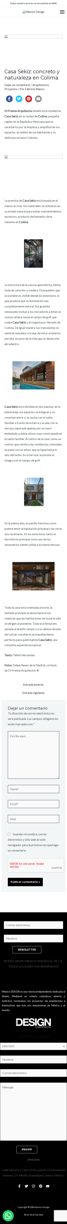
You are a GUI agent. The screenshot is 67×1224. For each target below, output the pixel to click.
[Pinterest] (40, 1186)
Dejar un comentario (17, 85)
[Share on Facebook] (9, 101)
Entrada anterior (33, 684)
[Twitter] (26, 1186)
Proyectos (10, 89)
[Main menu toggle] (62, 12)
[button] (8, 1215)
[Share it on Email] (38, 101)
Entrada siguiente (33, 692)
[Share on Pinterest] (28, 101)
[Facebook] (19, 1186)
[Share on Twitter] (19, 101)
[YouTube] (47, 1186)
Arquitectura (40, 85)
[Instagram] (33, 1186)
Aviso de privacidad (33, 1214)
